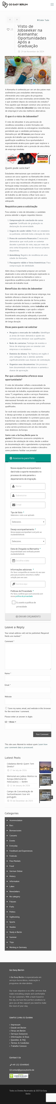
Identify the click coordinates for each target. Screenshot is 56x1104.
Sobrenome (21, 495)
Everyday (13, 845)
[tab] (22, 458)
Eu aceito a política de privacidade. (26, 604)
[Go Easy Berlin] (25, 4)
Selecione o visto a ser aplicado (22, 515)
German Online (15, 871)
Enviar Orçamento (30, 616)
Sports (12, 922)
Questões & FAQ (18, 1040)
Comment (9, 641)
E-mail (18, 505)
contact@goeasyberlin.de (23, 1070)
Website (8, 696)
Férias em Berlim (18, 1030)
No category (14, 896)
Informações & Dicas (20, 1037)
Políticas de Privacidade (22, 591)
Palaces (12, 901)
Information (14, 881)
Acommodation (15, 820)
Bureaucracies (15, 830)
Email (8, 685)
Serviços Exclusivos (19, 1033)
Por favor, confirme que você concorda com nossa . (27, 595)
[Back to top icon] (50, 1098)
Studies (12, 927)
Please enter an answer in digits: (19, 716)
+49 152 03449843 (20, 1064)
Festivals (13, 856)
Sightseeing (14, 917)
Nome (18, 486)
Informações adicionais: (22, 569)
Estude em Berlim (18, 1027)
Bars (11, 825)
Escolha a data (22, 560)
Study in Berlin (15, 932)
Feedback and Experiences (21, 851)
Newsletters (14, 891)
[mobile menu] (52, 4)
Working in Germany (18, 947)
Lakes (11, 886)
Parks (11, 906)
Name (8, 673)
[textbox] (28, 522)
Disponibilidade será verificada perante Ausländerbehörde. (25, 553)
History (12, 876)
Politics (12, 911)
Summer (13, 937)
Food (11, 866)
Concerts (13, 835)
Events (12, 840)
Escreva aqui (21, 584)
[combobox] (28, 522)
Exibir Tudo (44, 20)
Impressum (15, 1024)
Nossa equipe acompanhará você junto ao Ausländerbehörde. (26, 533)
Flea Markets (15, 861)
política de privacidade (24, 596)
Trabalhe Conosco (19, 1046)
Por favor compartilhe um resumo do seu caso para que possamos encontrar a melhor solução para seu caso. (28, 574)
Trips (11, 942)
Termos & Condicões (20, 1043)
